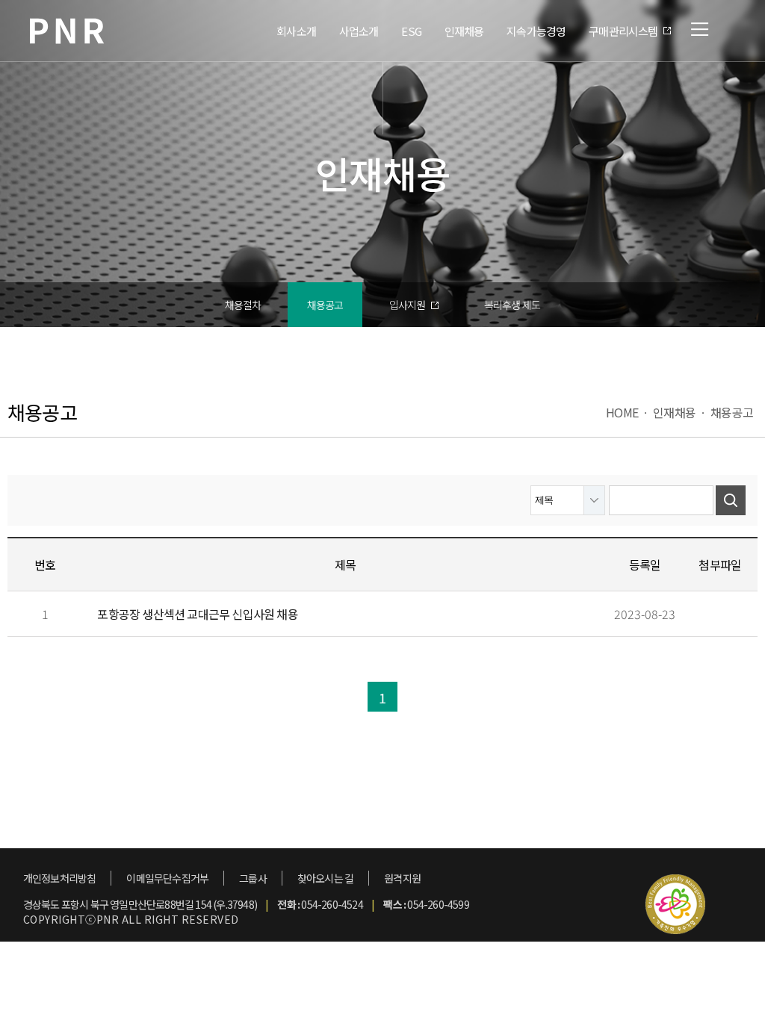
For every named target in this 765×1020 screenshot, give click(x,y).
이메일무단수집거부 (167, 878)
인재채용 (674, 412)
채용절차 (243, 304)
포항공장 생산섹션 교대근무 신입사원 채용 (197, 614)
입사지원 (408, 304)
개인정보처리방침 (59, 878)
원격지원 (402, 878)
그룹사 (253, 878)
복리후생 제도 (512, 304)
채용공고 (325, 304)
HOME (622, 412)
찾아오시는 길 (325, 878)
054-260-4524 (331, 904)
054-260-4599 (437, 904)
